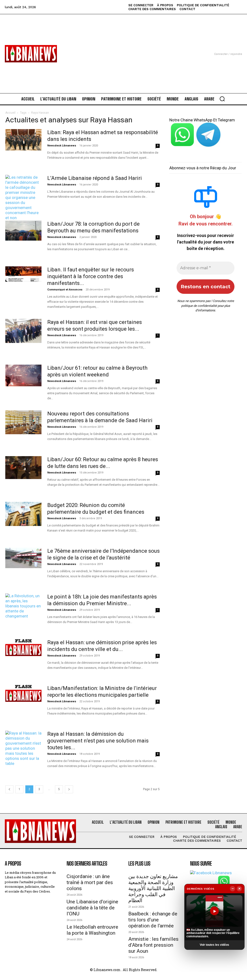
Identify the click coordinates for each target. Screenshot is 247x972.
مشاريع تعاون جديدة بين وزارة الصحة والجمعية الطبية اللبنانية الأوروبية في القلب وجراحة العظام (153, 888)
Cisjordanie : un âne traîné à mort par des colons (90, 882)
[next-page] (69, 789)
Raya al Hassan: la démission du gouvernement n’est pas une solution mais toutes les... (98, 740)
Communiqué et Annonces (64, 289)
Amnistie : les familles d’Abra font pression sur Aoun (153, 945)
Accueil (10, 112)
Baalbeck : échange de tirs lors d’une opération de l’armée (152, 920)
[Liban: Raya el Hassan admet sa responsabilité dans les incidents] (23, 140)
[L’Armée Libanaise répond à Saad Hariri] (23, 202)
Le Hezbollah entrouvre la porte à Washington (92, 930)
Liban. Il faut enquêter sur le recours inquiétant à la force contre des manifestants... (90, 276)
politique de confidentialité (199, 306)
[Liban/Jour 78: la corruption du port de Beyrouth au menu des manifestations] (23, 231)
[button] (222, 99)
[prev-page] (9, 789)
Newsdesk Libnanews (61, 145)
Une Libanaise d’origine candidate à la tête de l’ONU (92, 908)
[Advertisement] (123, 48)
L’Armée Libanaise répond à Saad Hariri (94, 178)
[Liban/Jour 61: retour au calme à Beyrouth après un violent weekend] (23, 375)
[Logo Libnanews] (31, 53)
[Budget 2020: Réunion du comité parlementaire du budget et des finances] (23, 514)
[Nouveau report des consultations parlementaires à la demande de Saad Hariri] (23, 422)
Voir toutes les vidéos (214, 944)
